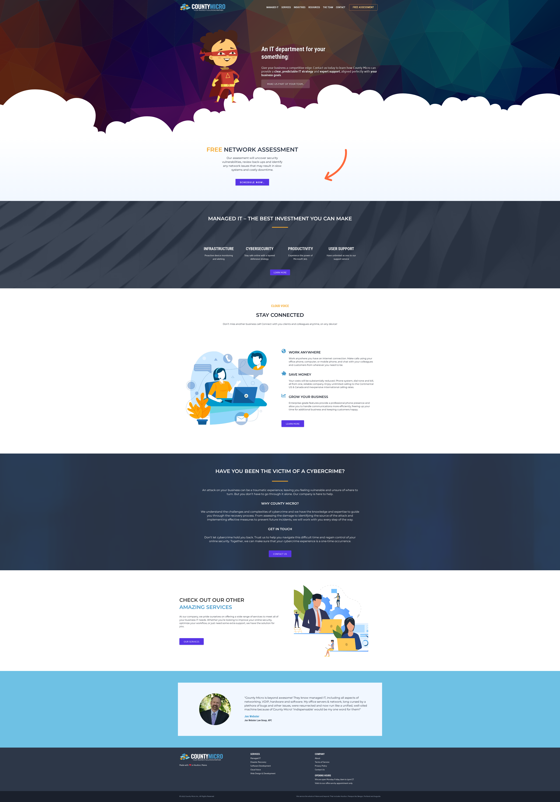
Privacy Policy (321, 765)
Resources (314, 7)
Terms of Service (322, 762)
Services (286, 7)
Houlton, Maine (200, 765)
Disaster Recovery (258, 762)
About (317, 758)
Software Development (260, 765)
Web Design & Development (262, 773)
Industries (300, 7)
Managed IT (272, 7)
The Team (328, 7)
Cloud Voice (255, 769)
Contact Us (320, 769)
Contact (340, 7)
